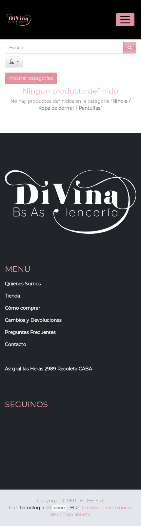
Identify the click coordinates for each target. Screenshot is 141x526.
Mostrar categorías (31, 78)
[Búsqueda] (129, 48)
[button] (14, 62)
